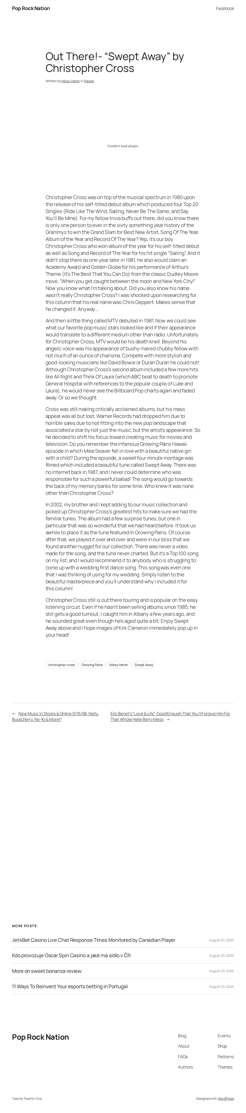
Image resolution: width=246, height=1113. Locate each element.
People (89, 81)
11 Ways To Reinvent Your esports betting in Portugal (70, 986)
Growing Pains (92, 664)
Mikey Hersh (71, 81)
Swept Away (144, 664)
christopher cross (61, 664)
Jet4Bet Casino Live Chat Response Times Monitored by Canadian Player (93, 940)
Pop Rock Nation (31, 8)
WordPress (226, 1098)
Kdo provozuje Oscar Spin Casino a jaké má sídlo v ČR (71, 955)
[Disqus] (123, 807)
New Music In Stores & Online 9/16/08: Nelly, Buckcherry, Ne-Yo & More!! (55, 716)
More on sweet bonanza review (46, 971)
